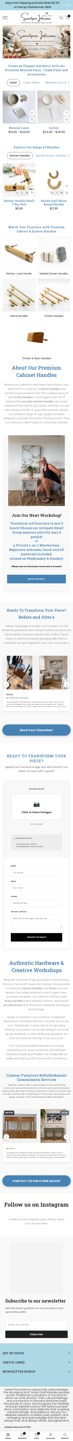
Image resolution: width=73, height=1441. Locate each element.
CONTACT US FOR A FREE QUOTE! (37, 1181)
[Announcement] (32, 5)
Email (13, 881)
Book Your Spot (36, 579)
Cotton (54, 128)
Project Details (19, 912)
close (67, 5)
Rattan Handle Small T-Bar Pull (19, 202)
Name (13, 866)
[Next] (68, 83)
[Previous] (5, 83)
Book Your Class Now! (36, 730)
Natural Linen (19, 128)
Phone (14, 896)
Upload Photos (36, 789)
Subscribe (36, 1334)
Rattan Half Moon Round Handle (54, 202)
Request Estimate (36, 937)
